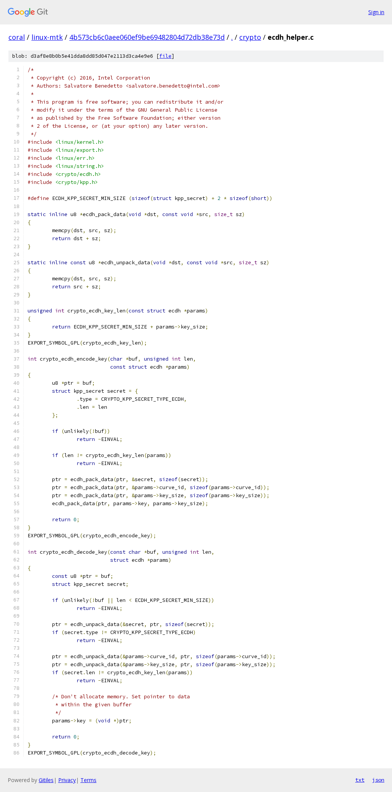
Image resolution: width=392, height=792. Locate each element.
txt (359, 779)
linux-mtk (47, 37)
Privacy (67, 780)
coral (16, 37)
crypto (250, 37)
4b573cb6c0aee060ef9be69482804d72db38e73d (147, 37)
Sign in (376, 12)
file (165, 56)
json (378, 779)
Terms (88, 780)
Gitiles (46, 780)
